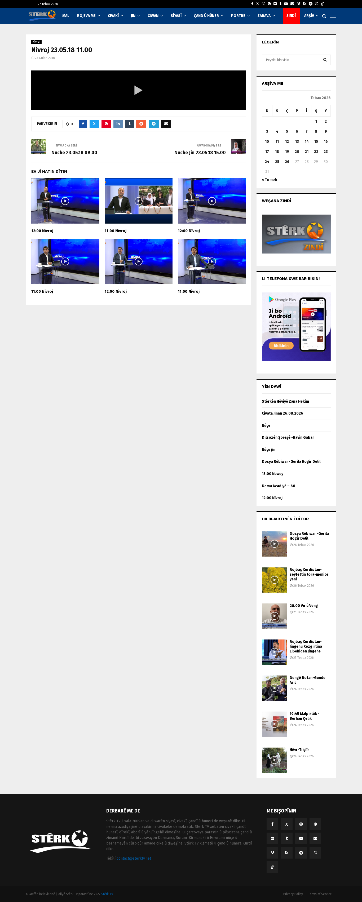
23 (326, 151)
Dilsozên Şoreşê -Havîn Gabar (288, 437)
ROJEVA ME (86, 16)
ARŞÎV (309, 16)
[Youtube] (286, 4)
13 (297, 141)
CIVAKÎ (113, 16)
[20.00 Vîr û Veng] (274, 616)
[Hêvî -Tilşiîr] (274, 760)
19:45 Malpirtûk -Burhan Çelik (304, 716)
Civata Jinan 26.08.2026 (282, 413)
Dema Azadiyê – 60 (278, 486)
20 (297, 151)
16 (326, 141)
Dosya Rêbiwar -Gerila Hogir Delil (291, 461)
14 (307, 141)
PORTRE (238, 16)
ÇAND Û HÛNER (206, 16)
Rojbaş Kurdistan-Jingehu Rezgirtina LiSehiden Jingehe (306, 646)
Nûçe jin (268, 449)
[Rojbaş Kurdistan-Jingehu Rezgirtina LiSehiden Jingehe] (274, 652)
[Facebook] (252, 4)
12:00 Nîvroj (42, 230)
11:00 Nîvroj (115, 230)
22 (316, 151)
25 (277, 161)
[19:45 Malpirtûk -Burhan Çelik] (274, 724)
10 (267, 141)
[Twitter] (257, 4)
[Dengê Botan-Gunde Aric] (274, 688)
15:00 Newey (272, 474)
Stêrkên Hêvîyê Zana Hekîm (285, 401)
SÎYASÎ (176, 16)
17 (267, 151)
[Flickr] (275, 4)
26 (287, 161)
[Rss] (304, 4)
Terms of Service (320, 894)
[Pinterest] (269, 4)
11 (277, 141)
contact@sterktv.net (134, 858)
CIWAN (153, 16)
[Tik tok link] (322, 4)
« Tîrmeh (269, 179)
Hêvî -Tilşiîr (299, 750)
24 (267, 161)
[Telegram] (310, 4)
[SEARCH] (325, 60)
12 (287, 141)
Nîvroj (36, 41)
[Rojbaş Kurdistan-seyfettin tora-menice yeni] (274, 580)
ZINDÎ (291, 16)
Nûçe (266, 425)
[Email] (292, 4)
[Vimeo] (299, 4)
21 (306, 151)
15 (316, 141)
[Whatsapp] (316, 4)
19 (287, 151)
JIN (133, 16)
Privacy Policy (293, 894)
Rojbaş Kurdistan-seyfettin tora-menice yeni (309, 574)
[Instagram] (263, 4)
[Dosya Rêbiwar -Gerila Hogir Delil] (274, 544)
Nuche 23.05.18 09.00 (74, 152)
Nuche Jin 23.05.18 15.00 (200, 152)
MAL (65, 16)
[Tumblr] (280, 4)
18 (277, 151)
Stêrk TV (107, 894)
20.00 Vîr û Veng (304, 605)
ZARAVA (264, 16)
